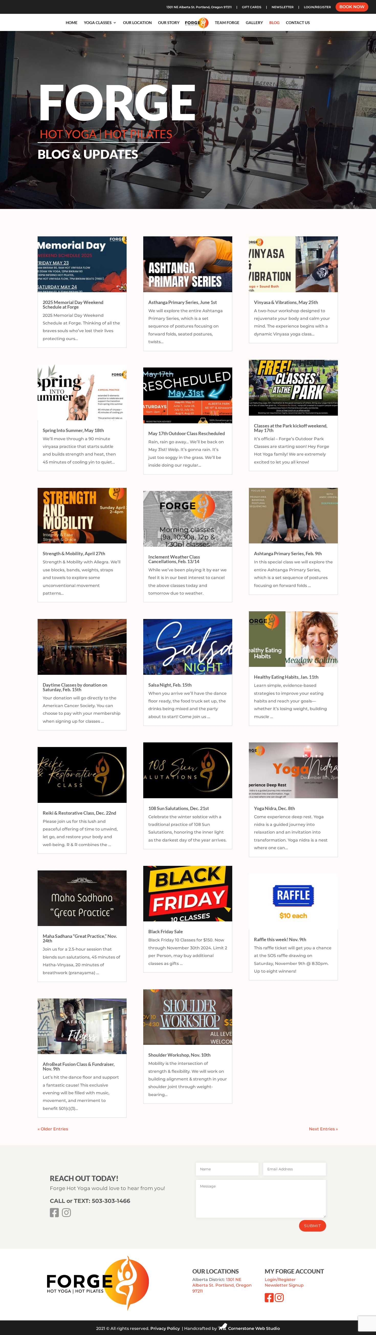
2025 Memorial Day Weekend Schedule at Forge (73, 304)
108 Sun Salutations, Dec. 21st (178, 808)
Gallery (254, 23)
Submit (312, 1225)
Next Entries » (323, 1129)
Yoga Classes (98, 23)
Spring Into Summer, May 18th (73, 430)
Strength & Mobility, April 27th (74, 553)
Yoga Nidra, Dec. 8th (274, 808)
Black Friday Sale (165, 931)
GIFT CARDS (251, 7)
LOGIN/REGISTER (317, 7)
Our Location (137, 23)
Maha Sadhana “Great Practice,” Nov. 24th (80, 938)
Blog (274, 23)
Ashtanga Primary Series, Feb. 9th (288, 553)
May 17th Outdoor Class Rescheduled (186, 433)
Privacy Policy (165, 1328)
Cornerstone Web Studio (254, 1328)
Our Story (169, 23)
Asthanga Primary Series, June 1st (182, 302)
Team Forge (227, 23)
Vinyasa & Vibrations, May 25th (286, 302)
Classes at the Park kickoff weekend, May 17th (290, 428)
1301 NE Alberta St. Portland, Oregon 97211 (199, 7)
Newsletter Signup (284, 1285)
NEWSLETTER (283, 7)
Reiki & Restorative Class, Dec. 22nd (79, 813)
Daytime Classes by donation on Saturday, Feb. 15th (75, 687)
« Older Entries (53, 1129)
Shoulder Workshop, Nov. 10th (179, 1055)
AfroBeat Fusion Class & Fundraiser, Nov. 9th (79, 1066)
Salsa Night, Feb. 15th (170, 685)
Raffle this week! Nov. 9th (280, 939)
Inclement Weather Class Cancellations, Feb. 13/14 (174, 559)
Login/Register (280, 1279)
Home (72, 23)
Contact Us (298, 23)
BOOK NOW (351, 7)
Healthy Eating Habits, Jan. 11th (286, 677)
